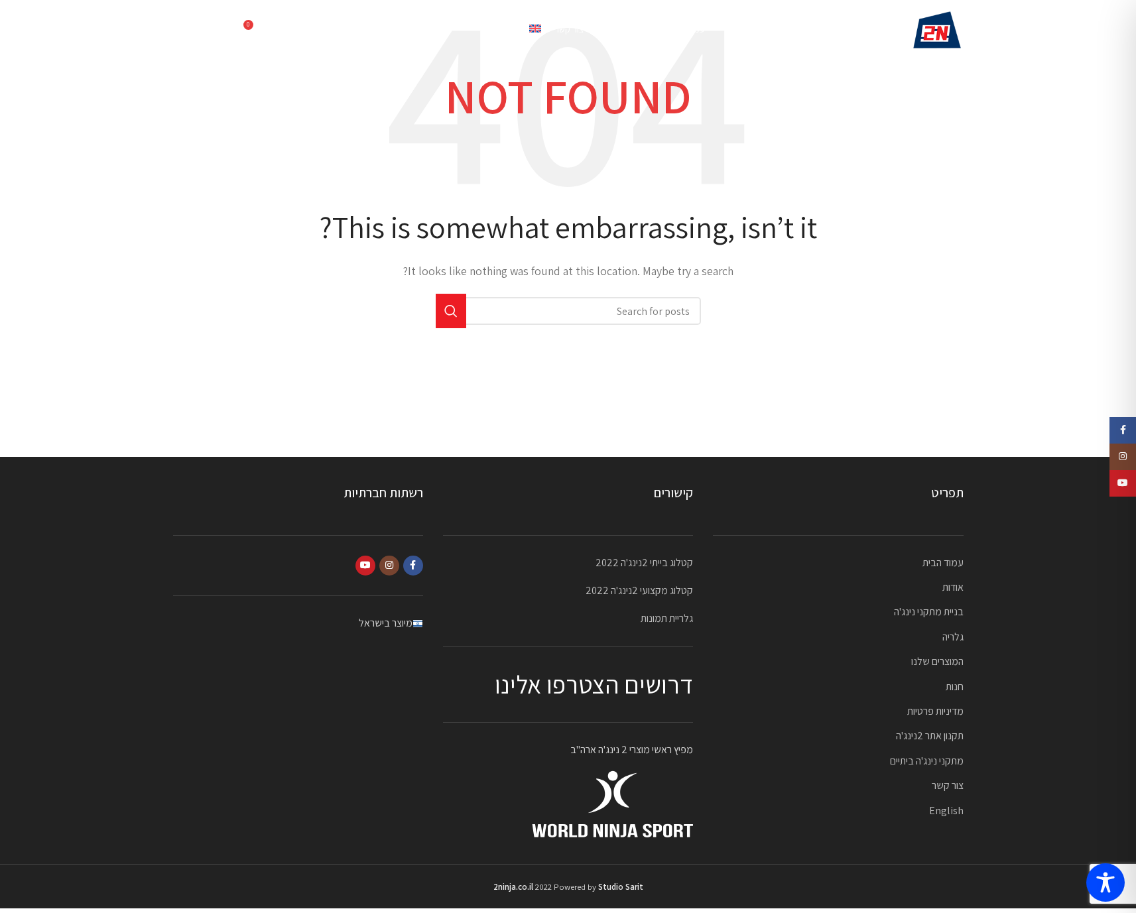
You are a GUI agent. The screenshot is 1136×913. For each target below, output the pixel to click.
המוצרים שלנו (937, 661)
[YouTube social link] (365, 566)
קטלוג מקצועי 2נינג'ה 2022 (639, 590)
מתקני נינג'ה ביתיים (927, 761)
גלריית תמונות (667, 618)
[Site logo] (937, 29)
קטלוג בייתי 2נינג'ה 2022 (644, 563)
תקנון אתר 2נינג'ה (930, 736)
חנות (955, 687)
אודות (953, 587)
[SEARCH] (451, 311)
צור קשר (948, 785)
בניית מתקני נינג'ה (929, 612)
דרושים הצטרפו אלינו (594, 684)
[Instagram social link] (389, 566)
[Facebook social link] (413, 566)
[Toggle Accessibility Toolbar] (1105, 882)
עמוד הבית (943, 563)
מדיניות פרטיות (935, 711)
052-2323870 (202, 29)
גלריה (953, 637)
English (946, 811)
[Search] (282, 30)
